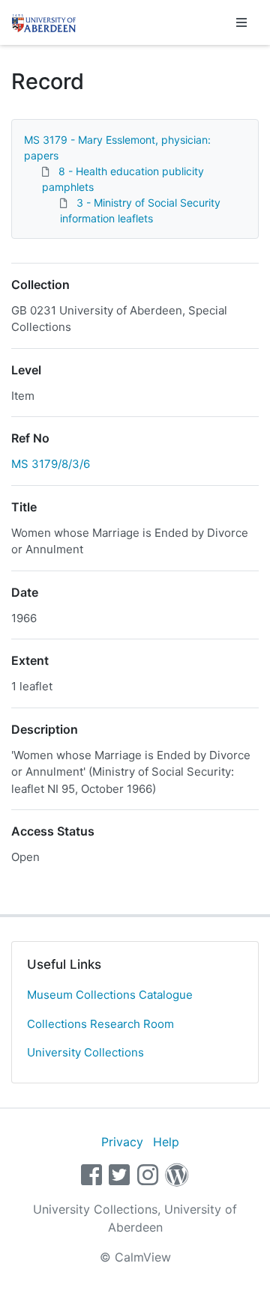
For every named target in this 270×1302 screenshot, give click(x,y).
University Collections (85, 1052)
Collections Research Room (100, 1024)
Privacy (122, 1141)
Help (166, 1141)
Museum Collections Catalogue (110, 995)
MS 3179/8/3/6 (50, 464)
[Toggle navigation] (241, 22)
